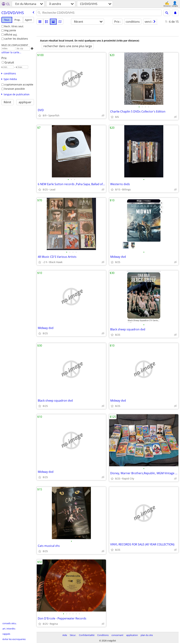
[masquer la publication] (103, 115)
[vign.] (46, 22)
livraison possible (14, 88)
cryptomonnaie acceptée (18, 84)
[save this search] (175, 13)
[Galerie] (53, 22)
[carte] (60, 22)
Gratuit (9, 62)
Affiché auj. (10, 34)
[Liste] (40, 22)
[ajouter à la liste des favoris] (40, 115)
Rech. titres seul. (14, 26)
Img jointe (10, 30)
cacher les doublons (16, 38)
